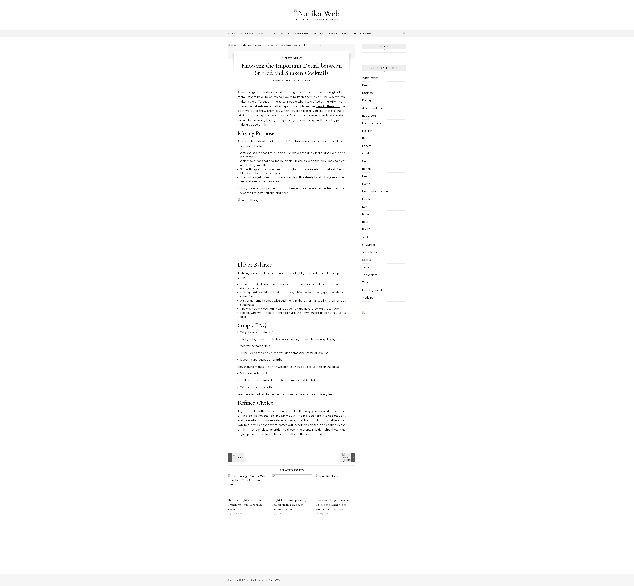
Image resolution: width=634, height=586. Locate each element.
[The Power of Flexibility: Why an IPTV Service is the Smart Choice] (235, 457)
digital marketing (373, 108)
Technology (337, 33)
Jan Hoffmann (303, 80)
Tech (365, 267)
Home (231, 33)
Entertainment (292, 58)
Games (366, 161)
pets (365, 221)
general (367, 168)
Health (318, 33)
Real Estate (369, 229)
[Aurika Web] (317, 13)
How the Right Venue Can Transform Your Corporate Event (245, 504)
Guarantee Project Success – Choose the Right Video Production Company (333, 504)
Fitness (366, 146)
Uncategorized (372, 290)
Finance (367, 138)
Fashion (367, 130)
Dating (366, 100)
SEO (365, 237)
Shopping (301, 33)
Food (365, 153)
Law (364, 206)
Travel (366, 282)
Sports (366, 259)
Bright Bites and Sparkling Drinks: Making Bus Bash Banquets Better (289, 504)
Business (247, 33)
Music (366, 214)
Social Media (370, 252)
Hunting (367, 199)
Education (281, 33)
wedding (368, 297)
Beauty (264, 33)
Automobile (370, 77)
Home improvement (375, 191)
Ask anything (361, 33)
